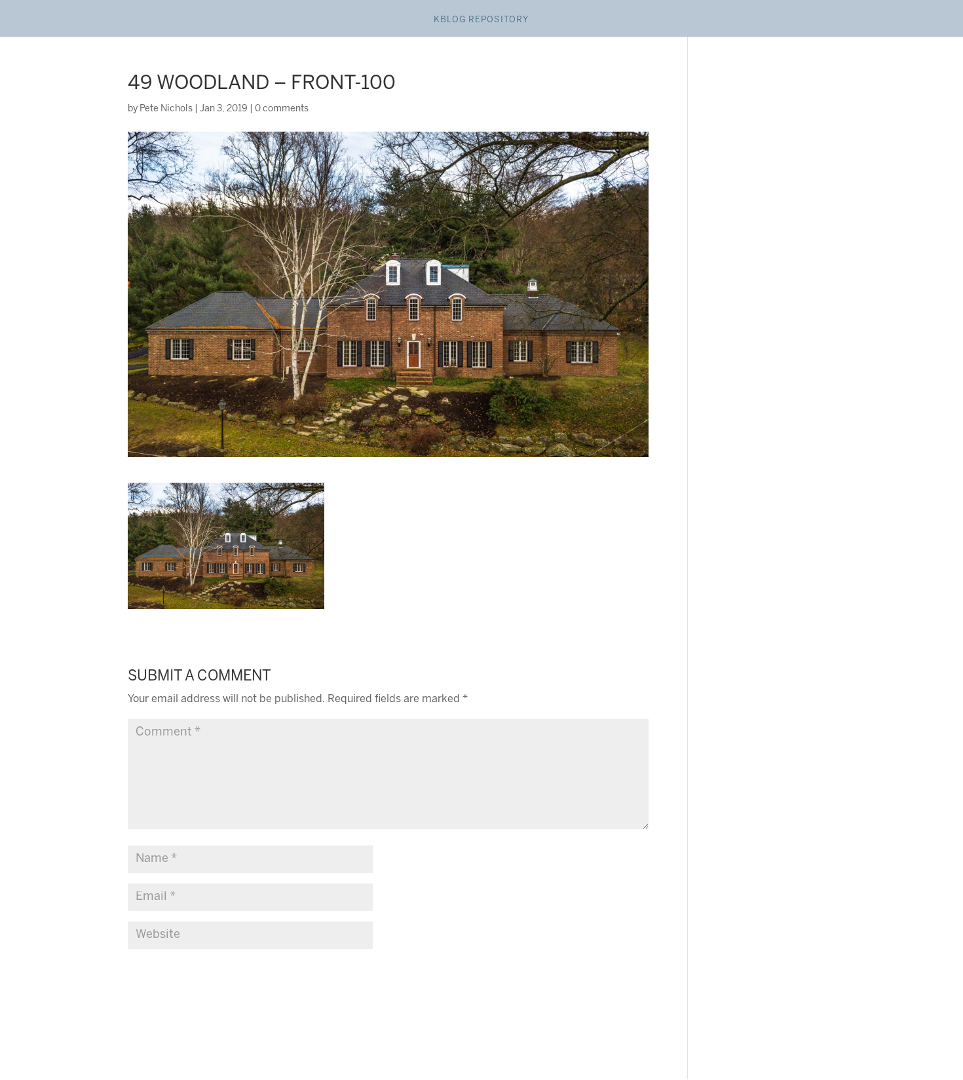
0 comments (282, 109)
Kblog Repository (481, 20)
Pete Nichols (166, 109)
